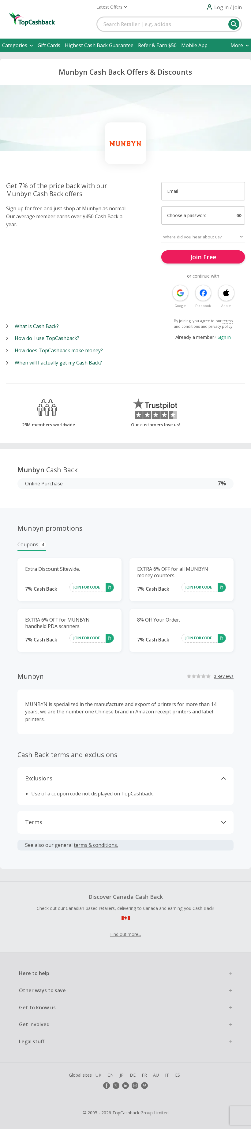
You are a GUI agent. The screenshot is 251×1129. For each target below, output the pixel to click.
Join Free (203, 257)
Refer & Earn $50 (157, 45)
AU (156, 1075)
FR (144, 1075)
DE (133, 1075)
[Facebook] (106, 1085)
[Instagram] (135, 1085)
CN (110, 1075)
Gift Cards (49, 45)
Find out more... (125, 934)
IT (167, 1075)
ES (177, 1075)
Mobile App (194, 45)
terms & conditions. (96, 845)
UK (98, 1075)
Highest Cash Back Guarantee (99, 45)
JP (122, 1075)
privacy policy (220, 326)
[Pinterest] (144, 1085)
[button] (111, 7)
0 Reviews (224, 676)
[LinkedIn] (125, 1085)
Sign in (224, 337)
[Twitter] (116, 1085)
